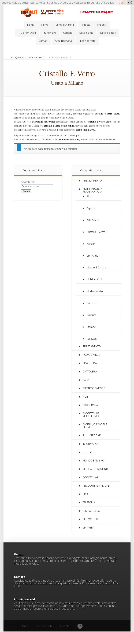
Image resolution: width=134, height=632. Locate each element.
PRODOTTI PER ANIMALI (96, 485)
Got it (121, 3)
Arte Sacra (93, 220)
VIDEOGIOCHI (90, 519)
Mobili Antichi (94, 279)
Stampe (91, 326)
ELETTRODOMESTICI (94, 388)
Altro (89, 196)
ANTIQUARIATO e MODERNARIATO (28, 57)
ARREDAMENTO (92, 346)
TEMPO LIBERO (91, 510)
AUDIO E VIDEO (91, 354)
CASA (86, 380)
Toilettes (92, 338)
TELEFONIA (89, 502)
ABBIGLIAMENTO (92, 180)
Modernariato (95, 291)
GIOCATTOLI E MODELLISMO (91, 415)
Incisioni (91, 243)
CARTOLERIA (90, 371)
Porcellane (93, 303)
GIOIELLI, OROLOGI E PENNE (95, 426)
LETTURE (87, 452)
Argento (91, 208)
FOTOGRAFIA (90, 405)
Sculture (91, 315)
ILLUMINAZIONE (92, 435)
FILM (85, 396)
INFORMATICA (90, 443)
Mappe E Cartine (96, 267)
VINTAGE (88, 527)
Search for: (28, 182)
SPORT (87, 494)
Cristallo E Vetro (96, 232)
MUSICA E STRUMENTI (95, 469)
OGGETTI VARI (91, 477)
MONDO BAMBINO (93, 460)
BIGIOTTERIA (90, 363)
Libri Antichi (93, 255)
